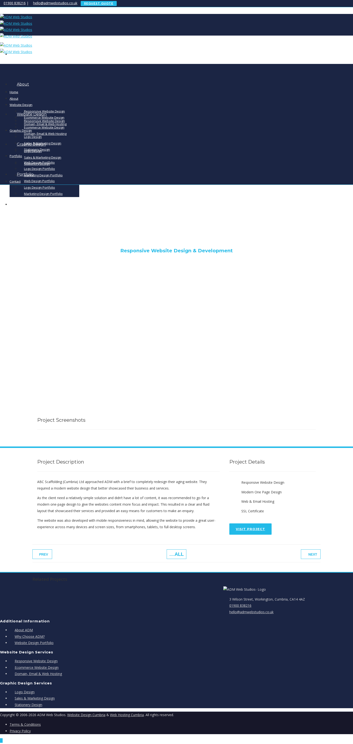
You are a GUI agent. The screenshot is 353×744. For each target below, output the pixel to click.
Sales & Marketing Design (42, 157)
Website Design (21, 105)
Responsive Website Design (44, 111)
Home (14, 92)
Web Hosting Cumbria (127, 715)
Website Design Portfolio (34, 642)
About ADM (24, 630)
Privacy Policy (20, 731)
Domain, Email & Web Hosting (45, 133)
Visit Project (250, 529)
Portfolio (16, 156)
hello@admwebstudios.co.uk (55, 3)
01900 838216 (15, 3)
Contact (15, 181)
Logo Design (33, 137)
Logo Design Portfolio (39, 187)
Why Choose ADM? (30, 636)
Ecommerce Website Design (44, 127)
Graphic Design (21, 130)
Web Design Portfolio (39, 181)
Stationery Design (37, 149)
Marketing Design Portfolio (43, 175)
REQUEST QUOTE (98, 3)
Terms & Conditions (25, 724)
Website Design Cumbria (86, 715)
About (23, 84)
